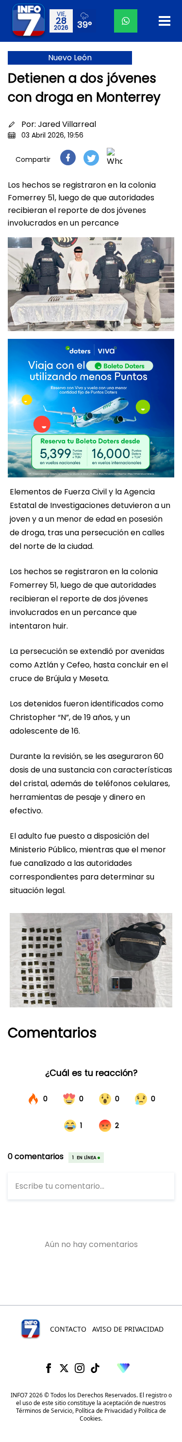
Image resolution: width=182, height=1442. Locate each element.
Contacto (68, 1329)
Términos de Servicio (44, 1411)
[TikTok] (95, 1368)
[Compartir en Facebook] (68, 157)
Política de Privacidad (103, 1411)
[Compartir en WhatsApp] (114, 157)
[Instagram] (79, 1368)
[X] (64, 1368)
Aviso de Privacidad (128, 1329)
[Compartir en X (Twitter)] (91, 158)
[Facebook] (48, 1368)
